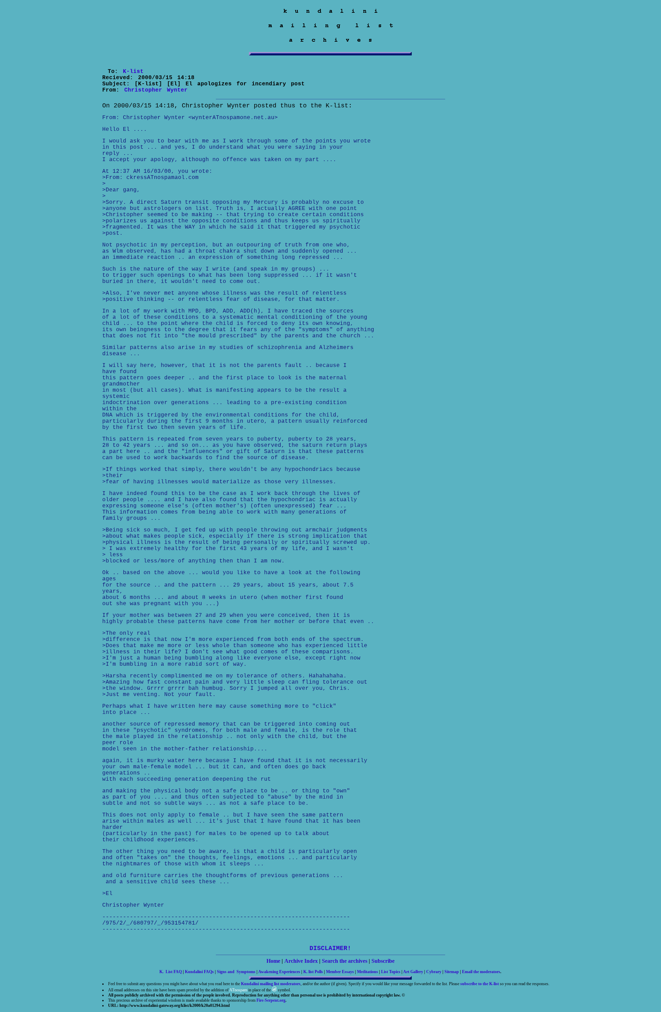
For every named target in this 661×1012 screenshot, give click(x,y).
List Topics (390, 971)
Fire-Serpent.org (270, 1000)
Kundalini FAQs (199, 971)
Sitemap (451, 971)
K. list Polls (313, 971)
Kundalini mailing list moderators (271, 983)
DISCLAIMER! (330, 948)
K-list (133, 71)
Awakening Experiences (279, 971)
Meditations (367, 971)
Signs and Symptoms (236, 971)
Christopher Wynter (156, 90)
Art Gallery (413, 971)
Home (273, 961)
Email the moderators (481, 971)
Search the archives (344, 961)
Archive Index (301, 961)
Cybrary (433, 971)
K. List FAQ (170, 971)
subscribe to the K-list (479, 983)
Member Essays (340, 971)
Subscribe (383, 961)
